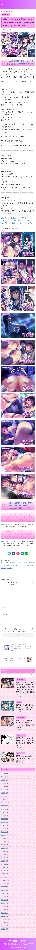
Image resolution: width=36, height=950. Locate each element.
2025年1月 (4, 835)
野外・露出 (9, 568)
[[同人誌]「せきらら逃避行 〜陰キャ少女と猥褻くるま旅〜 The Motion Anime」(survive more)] (22, 553)
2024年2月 (4, 871)
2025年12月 (5, 799)
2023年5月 (4, 900)
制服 (5, 565)
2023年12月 (5, 877)
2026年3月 (4, 790)
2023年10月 (5, 884)
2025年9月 (4, 809)
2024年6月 (4, 858)
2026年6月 (4, 780)
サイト (4, 621)
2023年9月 (4, 887)
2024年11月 (5, 841)
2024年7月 (4, 854)
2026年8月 (4, 773)
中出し (26, 562)
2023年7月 (4, 893)
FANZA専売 (6, 562)
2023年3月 (4, 906)
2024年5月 (4, 861)
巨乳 (28, 565)
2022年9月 (4, 926)
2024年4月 (4, 864)
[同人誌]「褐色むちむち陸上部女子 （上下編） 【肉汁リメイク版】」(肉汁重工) (25, 707)
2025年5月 (4, 822)
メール (4, 614)
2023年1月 (4, 913)
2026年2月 (4, 793)
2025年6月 (4, 819)
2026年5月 (4, 783)
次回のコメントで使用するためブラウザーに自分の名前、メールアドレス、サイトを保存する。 (17, 630)
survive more (13, 228)
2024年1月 (4, 874)
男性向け (3, 568)
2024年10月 (5, 845)
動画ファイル (10, 565)
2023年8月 (4, 890)
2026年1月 (4, 796)
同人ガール (4, 524)
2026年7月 (4, 777)
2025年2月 (4, 832)
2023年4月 (4, 903)
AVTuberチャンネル (18, 941)
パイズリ (17, 562)
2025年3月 (4, 828)
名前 (4, 607)
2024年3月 (4, 867)
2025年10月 (5, 806)
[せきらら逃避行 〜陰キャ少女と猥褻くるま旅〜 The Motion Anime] (18, 256)
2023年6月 (4, 896)
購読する (7, 670)
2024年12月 (5, 838)
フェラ (22, 562)
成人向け (32, 565)
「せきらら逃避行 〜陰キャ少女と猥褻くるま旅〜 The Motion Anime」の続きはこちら (20, 505)
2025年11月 (5, 803)
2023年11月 (5, 880)
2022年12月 (5, 916)
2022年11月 (5, 919)
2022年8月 (4, 929)
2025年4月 (4, 825)
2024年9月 (4, 848)
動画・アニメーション (20, 565)
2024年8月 (4, 851)
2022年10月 (5, 922)
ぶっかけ (12, 562)
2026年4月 (4, 786)
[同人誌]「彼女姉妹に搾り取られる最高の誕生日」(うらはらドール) (25, 758)
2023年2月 (4, 909)
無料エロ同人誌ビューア (9, 541)
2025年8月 (4, 812)
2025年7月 (4, 816)
